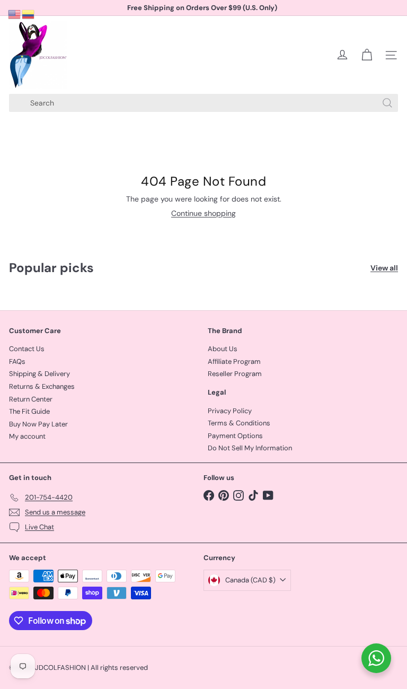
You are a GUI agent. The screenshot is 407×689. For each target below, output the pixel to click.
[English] (15, 14)
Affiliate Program (234, 361)
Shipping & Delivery (39, 373)
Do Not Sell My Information (250, 447)
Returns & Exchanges (42, 386)
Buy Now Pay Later (38, 424)
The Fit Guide (29, 411)
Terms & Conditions (239, 423)
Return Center (30, 399)
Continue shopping (203, 213)
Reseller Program (235, 373)
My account (27, 436)
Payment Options (235, 435)
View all (384, 268)
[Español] (29, 14)
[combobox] (203, 103)
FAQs (17, 361)
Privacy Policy (230, 410)
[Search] (387, 103)
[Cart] (367, 55)
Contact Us (27, 348)
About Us (222, 348)
